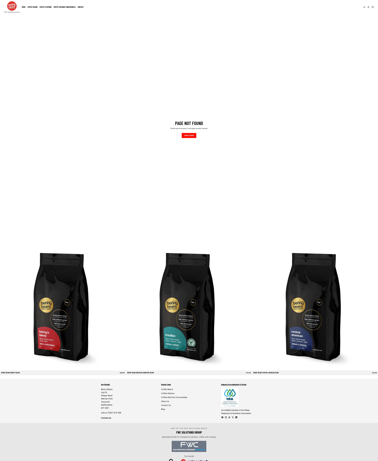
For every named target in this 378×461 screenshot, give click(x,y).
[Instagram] (226, 417)
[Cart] (373, 7)
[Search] (364, 7)
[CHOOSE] (123, 367)
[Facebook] (222, 417)
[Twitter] (233, 417)
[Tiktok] (229, 417)
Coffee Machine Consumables (174, 397)
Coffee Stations (168, 393)
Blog (163, 409)
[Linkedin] (236, 417)
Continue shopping (189, 135)
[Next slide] (123, 307)
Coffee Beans (167, 389)
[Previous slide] (3, 307)
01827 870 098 (114, 413)
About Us (165, 401)
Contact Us (106, 418)
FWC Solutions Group (12, 12)
